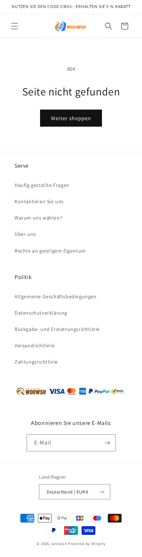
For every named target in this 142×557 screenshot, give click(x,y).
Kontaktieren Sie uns (39, 201)
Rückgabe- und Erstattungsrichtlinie (57, 329)
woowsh (59, 543)
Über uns (25, 234)
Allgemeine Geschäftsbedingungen (56, 296)
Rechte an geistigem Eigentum (50, 250)
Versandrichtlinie (35, 345)
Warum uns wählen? (38, 217)
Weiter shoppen (71, 118)
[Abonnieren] (107, 442)
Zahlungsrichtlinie (36, 362)
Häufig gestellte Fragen (42, 185)
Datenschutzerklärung (41, 313)
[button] (15, 26)
